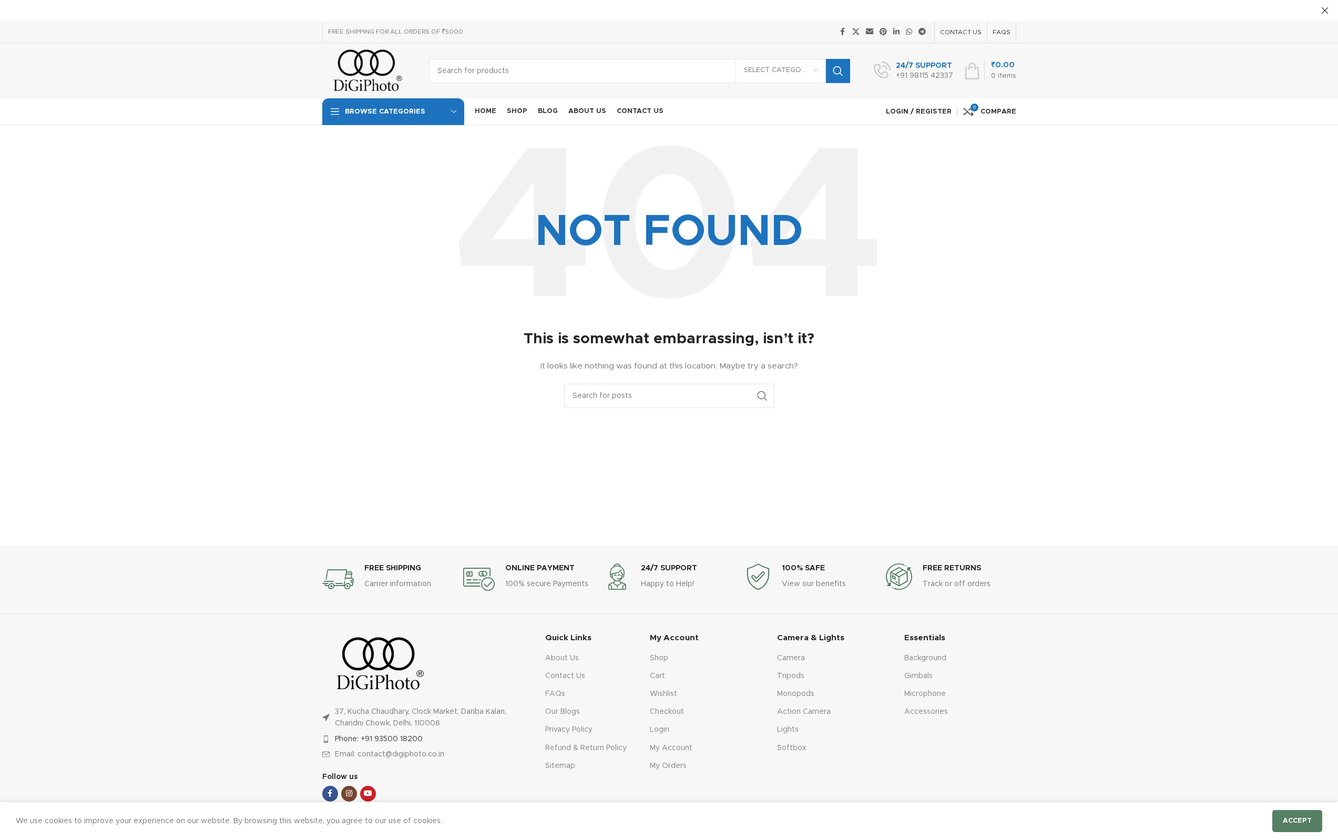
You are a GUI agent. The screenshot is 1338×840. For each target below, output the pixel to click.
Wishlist (663, 694)
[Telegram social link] (922, 32)
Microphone (925, 694)
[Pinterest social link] (883, 32)
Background (925, 658)
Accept (1297, 820)
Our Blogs (562, 711)
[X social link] (856, 32)
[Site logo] (368, 70)
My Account (671, 748)
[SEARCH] (838, 71)
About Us (562, 658)
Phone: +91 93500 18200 (379, 739)
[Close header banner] (1325, 10)
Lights (788, 729)
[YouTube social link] (368, 794)
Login (659, 729)
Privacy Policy (569, 729)
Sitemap (560, 766)
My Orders (668, 766)
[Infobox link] (913, 71)
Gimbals (918, 676)
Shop (659, 658)
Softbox (791, 748)
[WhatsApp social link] (909, 32)
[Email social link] (869, 32)
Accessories (926, 711)
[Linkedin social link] (896, 32)
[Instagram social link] (349, 794)
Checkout (667, 711)
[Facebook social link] (842, 32)
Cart (657, 676)
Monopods (795, 694)
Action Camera (804, 711)
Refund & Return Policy (586, 748)
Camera (791, 658)
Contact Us (565, 676)
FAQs (555, 694)
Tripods (790, 676)
